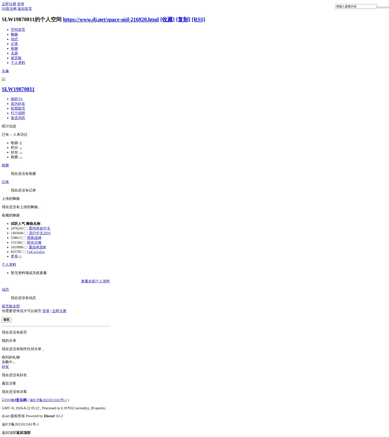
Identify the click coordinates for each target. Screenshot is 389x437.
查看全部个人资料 (95, 281)
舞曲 (14, 34)
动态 (14, 39)
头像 (5, 71)
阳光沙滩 (34, 242)
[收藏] (167, 19)
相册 (14, 48)
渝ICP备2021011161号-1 (48, 400)
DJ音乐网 (9, 9)
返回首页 (25, 9)
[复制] (183, 19)
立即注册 (9, 4)
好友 (5, 367)
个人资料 (18, 63)
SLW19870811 (18, 89)
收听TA (17, 99)
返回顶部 (16, 433)
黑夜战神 (34, 238)
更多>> (16, 256)
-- (21, 147)
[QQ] (6, 400)
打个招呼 (18, 113)
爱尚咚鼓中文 (39, 228)
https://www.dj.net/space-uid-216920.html (111, 19)
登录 (20, 4)
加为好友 (18, 104)
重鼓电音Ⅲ (37, 247)
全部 (16, 306)
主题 (14, 53)
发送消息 (18, 118)
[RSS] (198, 19)
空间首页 (18, 30)
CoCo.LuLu (36, 252)
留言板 (16, 58)
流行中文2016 (39, 233)
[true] (383, 7)
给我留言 (18, 108)
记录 (14, 44)
